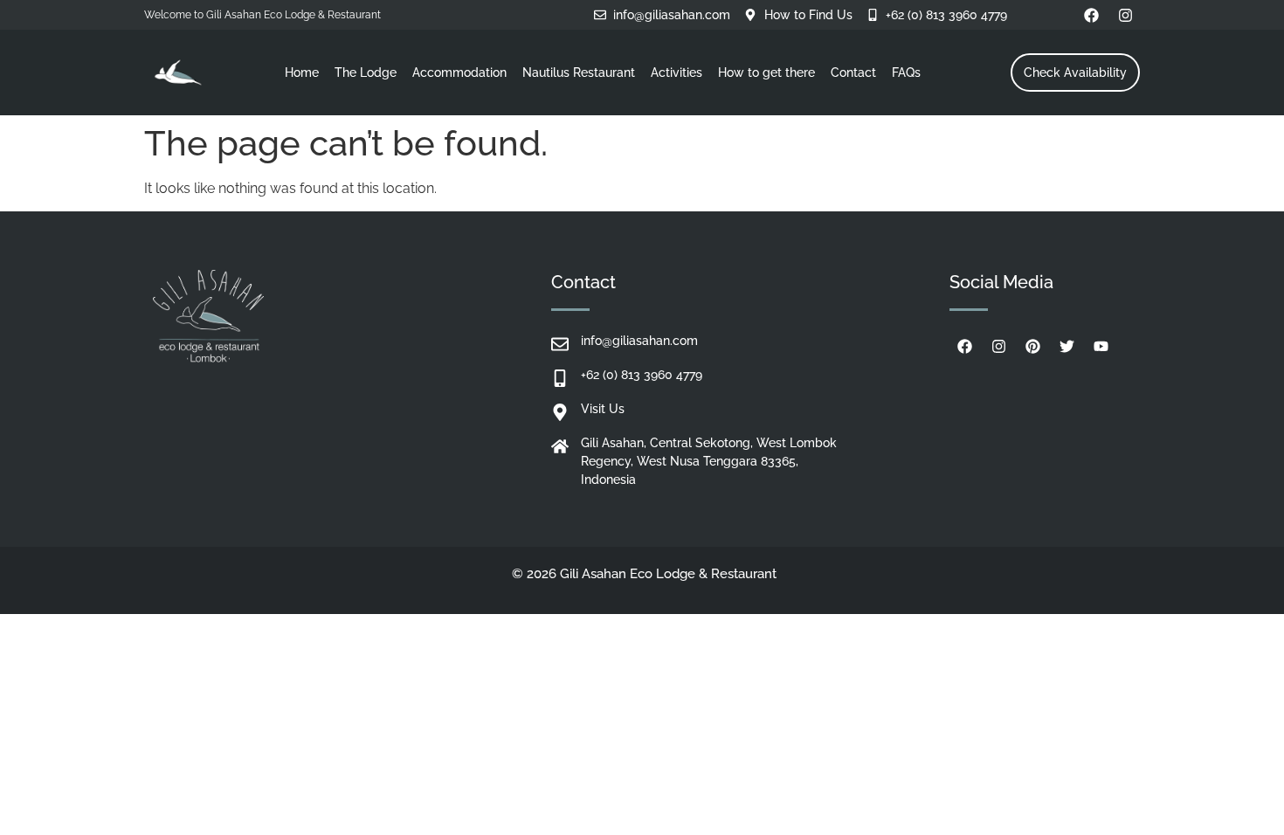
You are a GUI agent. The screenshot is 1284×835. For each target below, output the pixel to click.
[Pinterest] (1032, 347)
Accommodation (459, 72)
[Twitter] (1066, 347)
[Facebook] (1091, 15)
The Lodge (366, 72)
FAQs (906, 72)
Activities (676, 72)
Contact (853, 72)
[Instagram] (1125, 15)
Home (302, 72)
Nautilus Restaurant (578, 72)
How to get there (766, 72)
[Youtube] (1100, 347)
